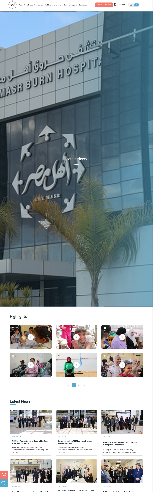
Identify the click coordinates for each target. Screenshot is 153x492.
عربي (131, 4)
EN (136, 4)
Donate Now (4, 474)
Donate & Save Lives (104, 4)
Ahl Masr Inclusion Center (53, 4)
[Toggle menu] (142, 5)
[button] (133, 5)
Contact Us (83, 4)
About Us (22, 4)
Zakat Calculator (4, 483)
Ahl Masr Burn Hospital (35, 4)
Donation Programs (70, 4)
